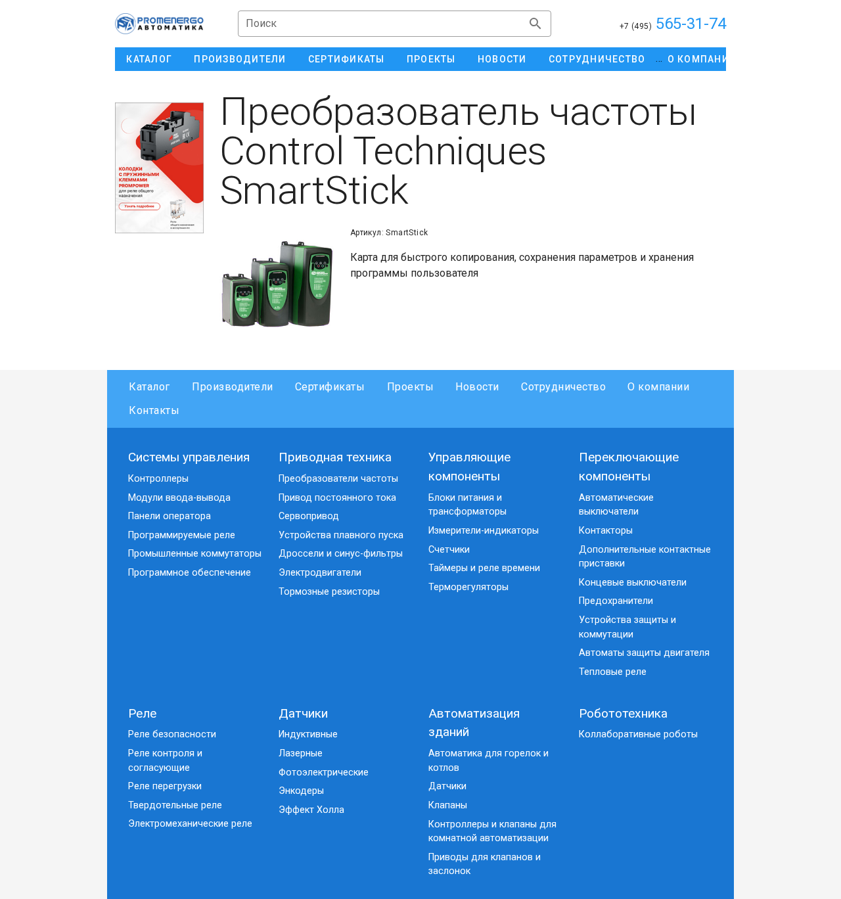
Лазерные (301, 753)
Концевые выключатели (633, 582)
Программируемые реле (181, 535)
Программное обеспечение (189, 572)
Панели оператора (169, 516)
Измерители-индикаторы (483, 530)
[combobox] (394, 24)
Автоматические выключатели (616, 505)
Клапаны (447, 805)
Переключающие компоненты (629, 467)
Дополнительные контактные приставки (645, 557)
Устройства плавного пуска (341, 535)
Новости (477, 386)
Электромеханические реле (190, 823)
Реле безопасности (172, 734)
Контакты (154, 410)
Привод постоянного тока (337, 497)
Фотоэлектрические (324, 772)
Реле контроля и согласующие (165, 760)
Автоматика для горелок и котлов (488, 760)
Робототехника (623, 713)
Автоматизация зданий (474, 723)
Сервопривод (309, 516)
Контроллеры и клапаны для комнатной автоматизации (492, 831)
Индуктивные (308, 734)
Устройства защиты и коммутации (627, 627)
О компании (658, 386)
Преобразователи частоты (338, 478)
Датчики (303, 713)
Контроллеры (158, 478)
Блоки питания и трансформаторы (467, 505)
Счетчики (449, 549)
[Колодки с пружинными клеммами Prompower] (159, 168)
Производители (232, 386)
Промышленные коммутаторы (194, 553)
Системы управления (189, 457)
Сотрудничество (563, 386)
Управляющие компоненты (469, 467)
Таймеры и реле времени (484, 568)
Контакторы (606, 530)
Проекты (410, 386)
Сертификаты (330, 386)
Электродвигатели (320, 572)
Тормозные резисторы (329, 591)
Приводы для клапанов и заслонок (484, 864)
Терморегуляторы (468, 587)
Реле (142, 713)
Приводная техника (335, 457)
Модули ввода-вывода (179, 497)
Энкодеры (301, 790)
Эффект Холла (311, 810)
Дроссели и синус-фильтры (341, 553)
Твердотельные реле (175, 805)
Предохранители (616, 601)
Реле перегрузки (165, 786)
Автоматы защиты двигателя (644, 652)
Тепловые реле (613, 672)
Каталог (149, 386)
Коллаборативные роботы (638, 734)
